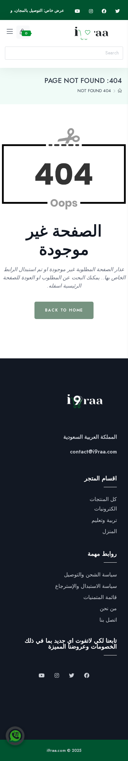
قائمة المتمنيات (100, 597)
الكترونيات (105, 508)
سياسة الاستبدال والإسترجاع (86, 586)
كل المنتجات (103, 499)
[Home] (120, 91)
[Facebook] (104, 11)
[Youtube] (77, 11)
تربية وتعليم (104, 520)
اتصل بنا (108, 620)
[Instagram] (91, 11)
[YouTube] (42, 675)
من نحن (108, 608)
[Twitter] (117, 11)
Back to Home (64, 310)
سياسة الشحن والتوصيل (90, 574)
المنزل (109, 531)
